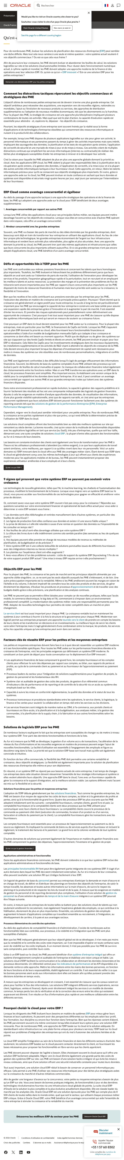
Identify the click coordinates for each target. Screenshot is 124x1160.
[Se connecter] (112, 5)
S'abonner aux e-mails (42, 1142)
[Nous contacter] (118, 5)
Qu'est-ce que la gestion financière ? (20, 848)
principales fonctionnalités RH (23, 868)
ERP (102, 50)
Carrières (26, 1142)
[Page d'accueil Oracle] (20, 5)
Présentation (9, 15)
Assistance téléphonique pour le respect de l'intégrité (75, 1142)
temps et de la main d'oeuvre (63, 896)
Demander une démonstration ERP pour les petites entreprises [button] (30, 82)
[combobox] (68, 5)
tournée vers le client (74, 619)
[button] (5, 5)
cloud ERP (59, 433)
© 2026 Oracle (9, 1138)
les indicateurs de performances (73, 963)
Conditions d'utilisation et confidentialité (37, 1138)
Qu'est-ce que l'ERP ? (14, 467)
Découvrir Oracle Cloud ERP (95, 1116)
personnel (44, 880)
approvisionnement (82, 586)
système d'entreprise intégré (87, 954)
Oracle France (10, 25)
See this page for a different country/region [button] (41, 35)
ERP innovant (69, 72)
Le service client (12, 613)
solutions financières (65, 793)
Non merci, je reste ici (62, 28)
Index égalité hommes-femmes (70, 1138)
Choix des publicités (12, 1142)
